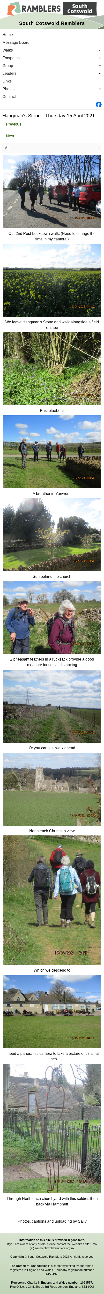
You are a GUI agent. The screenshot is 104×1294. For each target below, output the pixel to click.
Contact (9, 97)
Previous (13, 124)
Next (10, 136)
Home (7, 35)
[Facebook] (52, 104)
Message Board (16, 42)
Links (7, 81)
